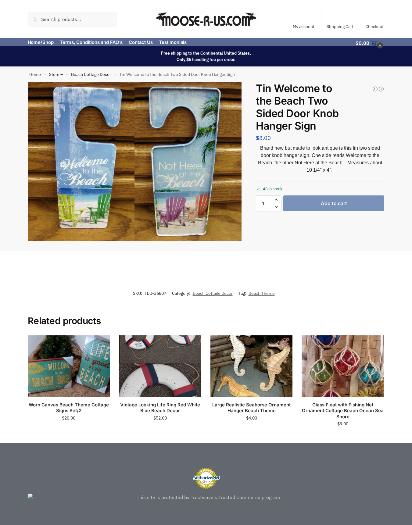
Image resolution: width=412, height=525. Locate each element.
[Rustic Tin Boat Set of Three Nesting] (375, 89)
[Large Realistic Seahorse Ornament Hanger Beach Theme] (251, 366)
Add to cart (334, 203)
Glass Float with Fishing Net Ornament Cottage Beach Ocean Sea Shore (343, 411)
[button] (370, 42)
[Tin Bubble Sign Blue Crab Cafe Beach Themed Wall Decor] (381, 89)
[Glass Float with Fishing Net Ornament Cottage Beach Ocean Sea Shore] (343, 366)
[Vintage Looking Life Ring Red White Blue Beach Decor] (160, 366)
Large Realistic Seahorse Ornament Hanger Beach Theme (251, 408)
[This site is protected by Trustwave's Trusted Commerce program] (206, 497)
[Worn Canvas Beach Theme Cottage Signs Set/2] (69, 366)
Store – (56, 74)
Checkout (374, 26)
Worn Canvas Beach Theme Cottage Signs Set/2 (69, 408)
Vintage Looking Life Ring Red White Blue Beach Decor (160, 408)
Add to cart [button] (68, 431)
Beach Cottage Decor (91, 74)
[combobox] (72, 19)
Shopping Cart (340, 26)
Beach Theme (262, 293)
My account (303, 26)
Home (35, 74)
